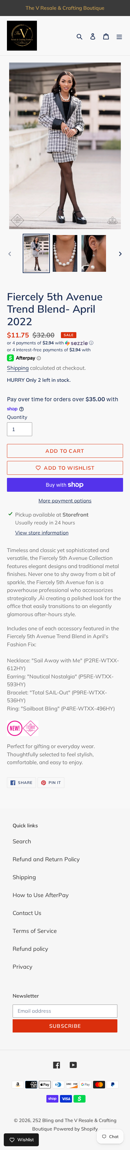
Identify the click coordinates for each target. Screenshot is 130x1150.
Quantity (17, 417)
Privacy (22, 966)
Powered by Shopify (76, 1129)
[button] (50, 343)
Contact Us (27, 913)
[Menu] (119, 35)
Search (22, 841)
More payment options (65, 500)
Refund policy (30, 948)
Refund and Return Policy (46, 859)
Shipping (18, 367)
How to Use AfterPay (41, 895)
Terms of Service (35, 930)
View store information (41, 532)
